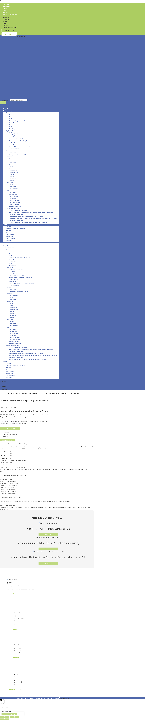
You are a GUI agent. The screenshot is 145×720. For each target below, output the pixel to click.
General (11, 115)
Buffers (11, 119)
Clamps (11, 180)
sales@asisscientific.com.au (16, 586)
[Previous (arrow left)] (2, 719)
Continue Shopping (9, 714)
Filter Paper (12, 153)
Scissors (11, 176)
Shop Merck (7, 109)
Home (5, 107)
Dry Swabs (12, 198)
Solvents (11, 123)
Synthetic (12, 127)
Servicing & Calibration (21, 669)
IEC (7, 232)
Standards (12, 125)
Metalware (9, 165)
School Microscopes (12, 208)
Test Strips (12, 129)
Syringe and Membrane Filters (18, 155)
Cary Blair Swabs (14, 200)
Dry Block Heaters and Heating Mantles (21, 147)
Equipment (9, 131)
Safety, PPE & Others (20, 603)
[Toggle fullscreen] (7, 717)
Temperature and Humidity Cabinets (20, 141)
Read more (48, 534)
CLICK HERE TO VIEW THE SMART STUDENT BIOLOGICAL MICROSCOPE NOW (43, 393)
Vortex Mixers (13, 143)
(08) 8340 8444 (12, 583)
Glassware (9, 157)
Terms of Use (18, 639)
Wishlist (4, 386)
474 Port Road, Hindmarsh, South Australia (20, 589)
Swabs (8, 190)
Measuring (12, 162)
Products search (5, 100)
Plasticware (9, 182)
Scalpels (11, 175)
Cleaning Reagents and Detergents (20, 121)
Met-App (9, 240)
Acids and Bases (14, 117)
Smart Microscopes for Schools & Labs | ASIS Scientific (26, 216)
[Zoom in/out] (2, 717)
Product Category (8, 111)
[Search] (3, 102)
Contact (5, 12)
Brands (5, 224)
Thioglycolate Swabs (15, 206)
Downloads (6, 6)
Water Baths (13, 137)
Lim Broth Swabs (14, 202)
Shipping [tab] (5, 436)
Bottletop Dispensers (16, 133)
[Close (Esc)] (16, 717)
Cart (3, 384)
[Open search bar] (0, 98)
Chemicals (9, 113)
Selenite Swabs (14, 204)
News (5, 8)
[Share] (12, 717)
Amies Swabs (13, 194)
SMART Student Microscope (18, 210)
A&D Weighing (10, 238)
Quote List (4, 389)
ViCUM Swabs (13, 196)
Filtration (9, 151)
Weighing (12, 135)
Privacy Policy (18, 637)
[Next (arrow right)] (7, 719)
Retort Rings (13, 170)
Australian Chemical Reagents (15, 228)
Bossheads (12, 179)
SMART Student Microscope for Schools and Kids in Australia (28, 222)
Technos (8, 230)
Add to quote (11, 428)
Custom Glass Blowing (10, 14)
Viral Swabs (12, 192)
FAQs (4, 10)
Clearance (17, 671)
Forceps (11, 169)
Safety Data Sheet (7, 440)
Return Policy (18, 641)
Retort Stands (13, 172)
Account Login (18, 667)
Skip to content (4, 1)
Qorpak (8, 226)
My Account (3, 381)
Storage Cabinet (14, 149)
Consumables (13, 159)
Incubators (12, 145)
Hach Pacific (10, 234)
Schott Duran (10, 236)
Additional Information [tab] (10, 434)
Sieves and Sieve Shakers (17, 139)
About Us (6, 4)
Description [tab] (6, 432)
